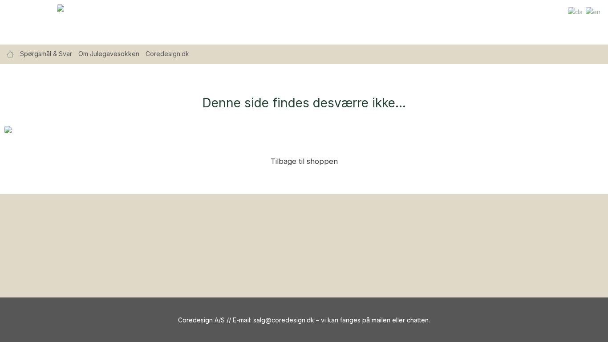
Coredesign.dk (167, 53)
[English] (593, 11)
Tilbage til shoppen (304, 161)
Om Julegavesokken (108, 53)
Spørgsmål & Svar (46, 53)
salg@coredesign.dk (283, 320)
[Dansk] (576, 11)
